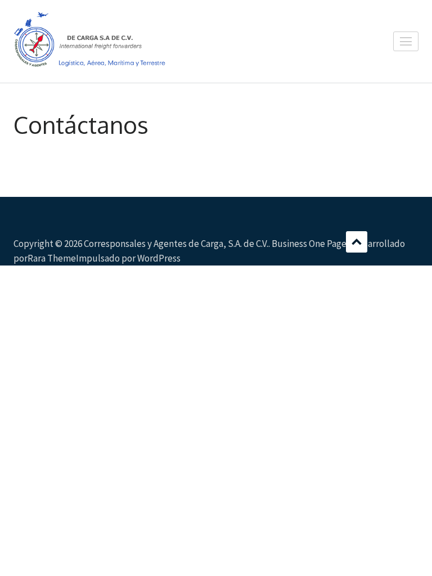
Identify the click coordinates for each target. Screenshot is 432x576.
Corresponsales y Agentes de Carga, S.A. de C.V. (176, 243)
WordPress (159, 258)
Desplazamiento (356, 242)
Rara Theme (52, 258)
